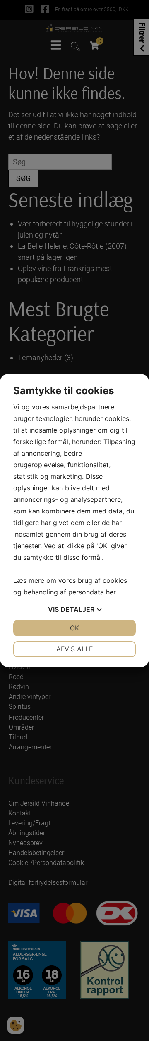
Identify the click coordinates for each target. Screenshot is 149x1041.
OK (74, 628)
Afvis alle (74, 649)
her (110, 592)
